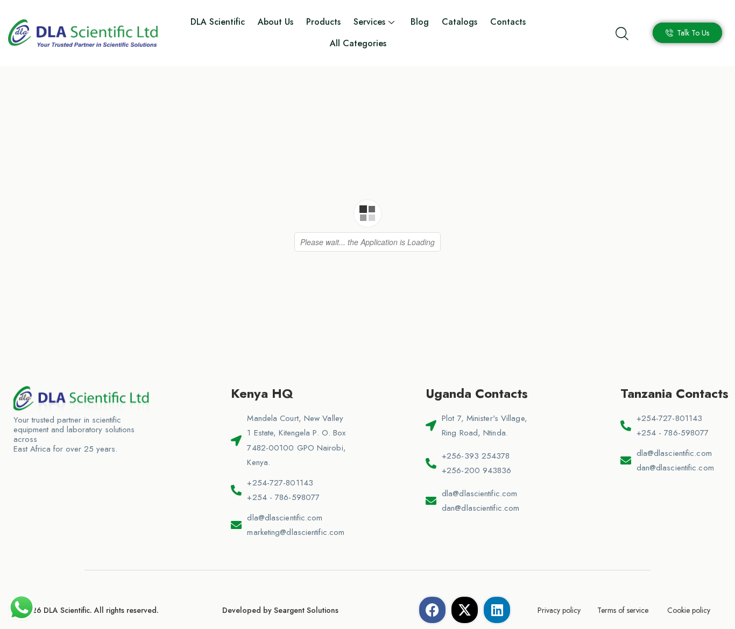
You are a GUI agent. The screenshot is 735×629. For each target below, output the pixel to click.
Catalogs (459, 22)
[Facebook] (432, 610)
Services (369, 22)
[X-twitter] (464, 610)
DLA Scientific (217, 22)
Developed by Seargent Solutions (280, 610)
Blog (420, 22)
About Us (275, 22)
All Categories (358, 43)
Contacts (508, 22)
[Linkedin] (497, 610)
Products (323, 22)
